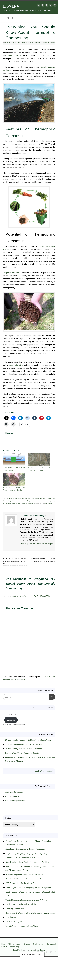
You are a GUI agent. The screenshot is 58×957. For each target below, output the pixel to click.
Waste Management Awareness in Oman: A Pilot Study (27, 900)
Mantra (32, 950)
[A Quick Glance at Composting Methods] (14, 479)
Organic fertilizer (11, 273)
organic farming (16, 365)
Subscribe (11, 720)
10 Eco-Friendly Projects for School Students (23, 749)
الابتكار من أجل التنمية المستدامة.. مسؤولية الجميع (25, 904)
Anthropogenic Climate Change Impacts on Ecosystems (28, 888)
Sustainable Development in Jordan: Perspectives (25, 849)
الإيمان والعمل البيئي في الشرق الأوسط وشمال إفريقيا (26, 853)
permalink (48, 503)
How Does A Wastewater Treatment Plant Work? (25, 879)
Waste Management (48, 42)
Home (3, 944)
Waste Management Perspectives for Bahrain (24, 874)
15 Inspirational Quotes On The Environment (23, 744)
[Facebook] (46, 6)
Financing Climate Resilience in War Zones (23, 858)
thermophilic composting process (24, 501)
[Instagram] (42, 6)
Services (27, 944)
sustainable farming (38, 498)
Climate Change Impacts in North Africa (21, 926)
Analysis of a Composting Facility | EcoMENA (31, 596)
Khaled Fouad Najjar (12, 42)
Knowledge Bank (38, 944)
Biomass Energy (12, 796)
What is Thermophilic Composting (23, 503)
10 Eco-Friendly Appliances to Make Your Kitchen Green (28, 740)
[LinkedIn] (38, 6)
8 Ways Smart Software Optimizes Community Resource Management (15, 561)
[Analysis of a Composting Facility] (39, 459)
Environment (36, 42)
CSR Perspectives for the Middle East (21, 883)
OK (51, 697)
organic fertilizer (14, 55)
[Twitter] (50, 6)
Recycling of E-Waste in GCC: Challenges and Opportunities (30, 913)
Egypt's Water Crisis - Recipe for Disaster (22, 753)
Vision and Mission (14, 944)
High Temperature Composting (19, 498)
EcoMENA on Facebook (43, 771)
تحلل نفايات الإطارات (13, 922)
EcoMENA (11, 6)
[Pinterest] (55, 6)
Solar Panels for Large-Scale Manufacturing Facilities (27, 862)
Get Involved (51, 944)
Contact (4, 947)
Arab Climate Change (14, 792)
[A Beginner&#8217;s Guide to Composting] (14, 459)
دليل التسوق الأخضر (13, 917)
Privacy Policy (14, 947)
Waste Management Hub (15, 801)
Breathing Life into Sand (15, 909)
